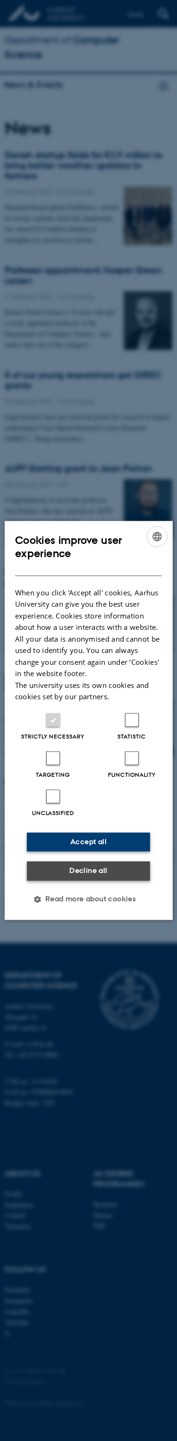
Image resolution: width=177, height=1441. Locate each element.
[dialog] (88, 720)
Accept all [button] (88, 841)
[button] (88, 899)
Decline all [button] (88, 870)
